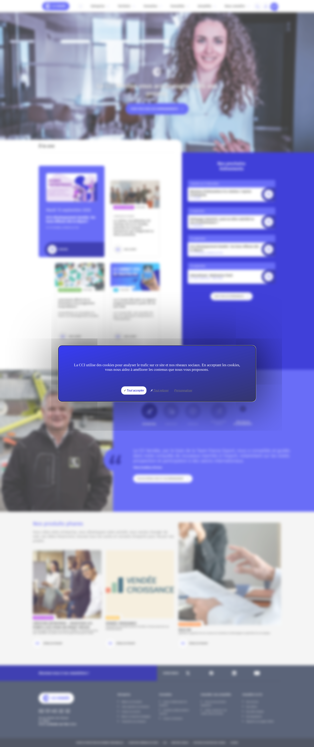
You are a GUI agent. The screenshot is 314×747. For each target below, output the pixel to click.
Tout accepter (135, 390)
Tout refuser (161, 390)
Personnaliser (183, 390)
